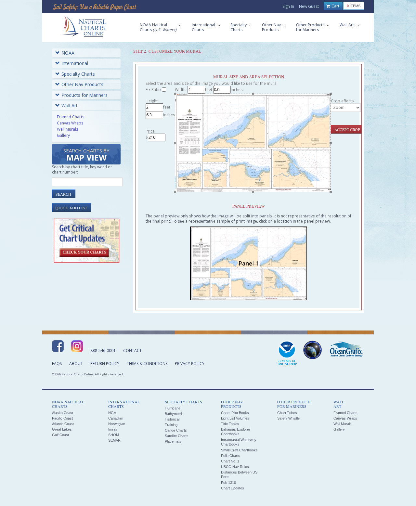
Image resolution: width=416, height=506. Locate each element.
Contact (132, 350)
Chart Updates (232, 488)
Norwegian (116, 424)
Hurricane (172, 408)
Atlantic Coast (63, 424)
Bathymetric (174, 414)
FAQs (57, 363)
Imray (112, 429)
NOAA (67, 53)
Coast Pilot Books (235, 413)
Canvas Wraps (70, 123)
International (74, 63)
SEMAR (114, 440)
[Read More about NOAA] (287, 353)
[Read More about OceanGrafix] (346, 350)
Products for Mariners (84, 95)
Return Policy (104, 363)
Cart (335, 6)
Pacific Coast (62, 418)
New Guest (309, 6)
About (76, 363)
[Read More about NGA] (312, 350)
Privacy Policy (189, 363)
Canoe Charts (176, 430)
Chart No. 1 (230, 461)
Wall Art (69, 105)
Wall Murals (67, 129)
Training (171, 425)
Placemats (173, 441)
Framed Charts (70, 117)
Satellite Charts (176, 436)
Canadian (115, 418)
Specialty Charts (78, 74)
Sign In (288, 6)
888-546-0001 (103, 350)
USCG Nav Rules (235, 467)
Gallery (63, 135)
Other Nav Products (82, 84)
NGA (112, 413)
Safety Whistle (288, 418)
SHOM (113, 435)
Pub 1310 (228, 483)
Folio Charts (230, 456)
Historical (172, 419)
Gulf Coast (60, 435)
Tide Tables (230, 424)
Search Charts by (86, 155)
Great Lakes (62, 429)
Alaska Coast (62, 413)
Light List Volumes (235, 418)
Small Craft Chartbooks (239, 450)
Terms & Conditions (147, 363)
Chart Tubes (287, 413)
